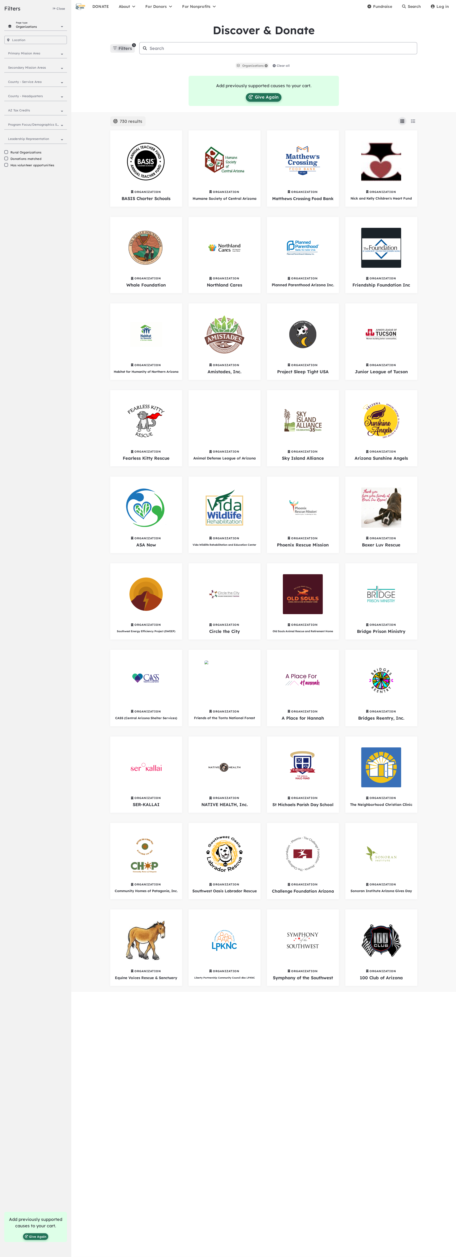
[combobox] (39, 26)
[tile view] (402, 121)
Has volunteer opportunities (32, 165)
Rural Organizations (25, 152)
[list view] (413, 121)
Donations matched (25, 159)
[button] (266, 66)
